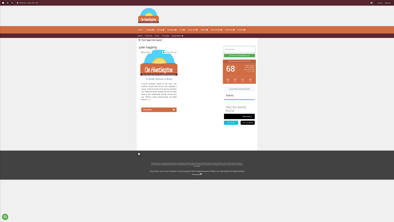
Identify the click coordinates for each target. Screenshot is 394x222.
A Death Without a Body (159, 79)
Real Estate (215, 30)
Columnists (148, 36)
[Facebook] (371, 3)
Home (140, 30)
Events (240, 30)
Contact (380, 3)
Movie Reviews (147, 52)
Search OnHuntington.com (240, 55)
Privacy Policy (154, 171)
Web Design (224, 171)
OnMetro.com (214, 171)
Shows (157, 36)
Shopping (170, 30)
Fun (181, 30)
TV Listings (165, 36)
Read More (147, 110)
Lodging (149, 30)
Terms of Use (164, 171)
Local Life (191, 30)
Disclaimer (173, 171)
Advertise (388, 3)
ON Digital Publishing (237, 171)
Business (228, 30)
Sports (203, 30)
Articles (140, 36)
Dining (159, 30)
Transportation (176, 36)
